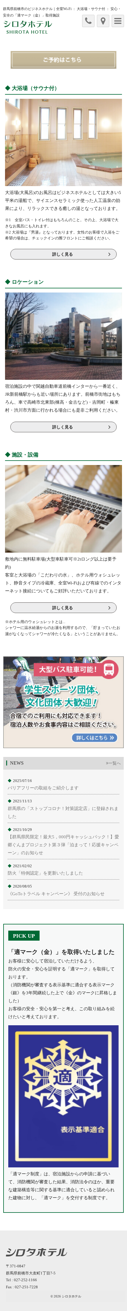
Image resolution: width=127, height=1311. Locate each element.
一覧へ (114, 763)
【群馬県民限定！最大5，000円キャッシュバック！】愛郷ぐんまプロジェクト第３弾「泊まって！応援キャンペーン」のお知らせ (63, 844)
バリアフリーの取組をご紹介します (43, 788)
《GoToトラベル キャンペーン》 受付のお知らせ (56, 893)
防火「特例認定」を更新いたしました (45, 873)
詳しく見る (62, 254)
